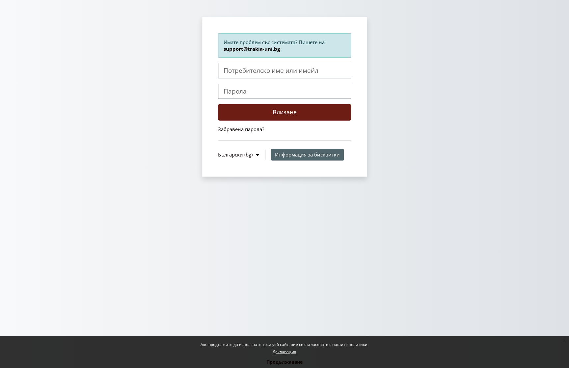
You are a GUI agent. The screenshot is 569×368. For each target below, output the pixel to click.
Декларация (284, 351)
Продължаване (284, 362)
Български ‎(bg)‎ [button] (236, 154)
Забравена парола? (241, 129)
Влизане (285, 112)
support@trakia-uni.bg (252, 48)
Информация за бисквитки (307, 154)
